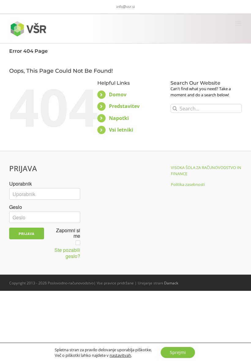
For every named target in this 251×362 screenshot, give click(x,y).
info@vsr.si (125, 6)
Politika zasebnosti (188, 184)
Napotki (119, 118)
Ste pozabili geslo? (67, 253)
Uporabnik (20, 184)
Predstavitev (124, 106)
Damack (171, 283)
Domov (117, 94)
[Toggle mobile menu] (238, 23)
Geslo (15, 207)
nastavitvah (120, 355)
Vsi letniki (121, 129)
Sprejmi (178, 352)
